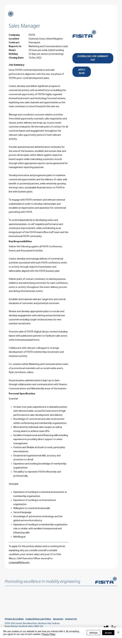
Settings (93, 632)
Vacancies (58, 619)
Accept (108, 632)
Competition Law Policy (38, 619)
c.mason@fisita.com (19, 562)
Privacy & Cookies (14, 619)
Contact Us (71, 619)
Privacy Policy (48, 634)
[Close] (118, 632)
